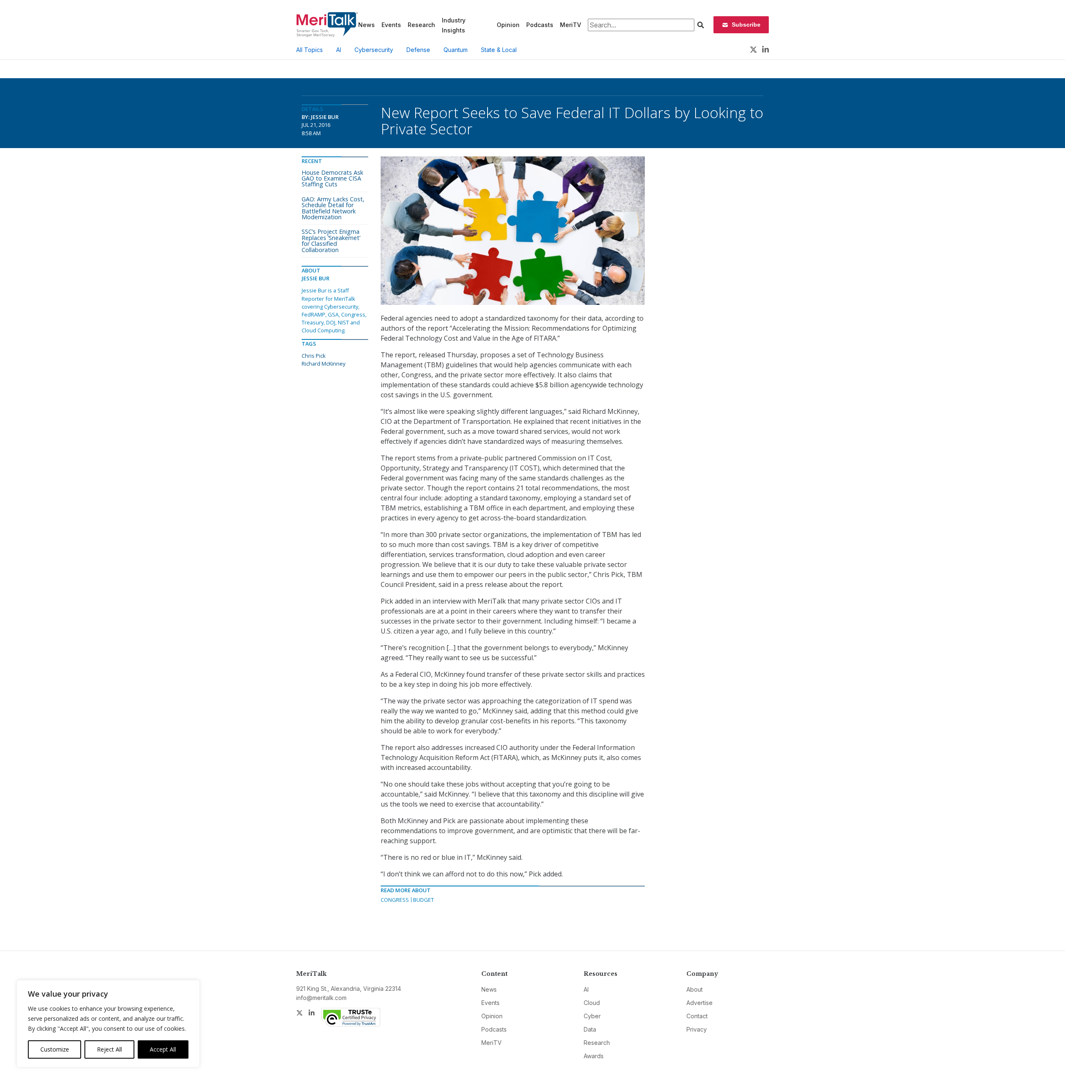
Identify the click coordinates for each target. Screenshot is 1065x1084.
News (366, 24)
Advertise (699, 1002)
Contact (697, 1016)
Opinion (508, 24)
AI (338, 49)
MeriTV (570, 24)
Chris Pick (314, 355)
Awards (594, 1055)
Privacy (696, 1029)
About (694, 989)
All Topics (309, 49)
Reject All (109, 1049)
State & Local (499, 49)
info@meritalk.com (321, 997)
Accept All (163, 1049)
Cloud (592, 1002)
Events (391, 24)
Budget (423, 899)
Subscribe (746, 24)
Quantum (455, 49)
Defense (418, 49)
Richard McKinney (323, 363)
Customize (54, 1049)
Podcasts (539, 24)
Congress (395, 899)
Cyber (592, 1016)
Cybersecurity (373, 49)
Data (590, 1029)
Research (421, 24)
